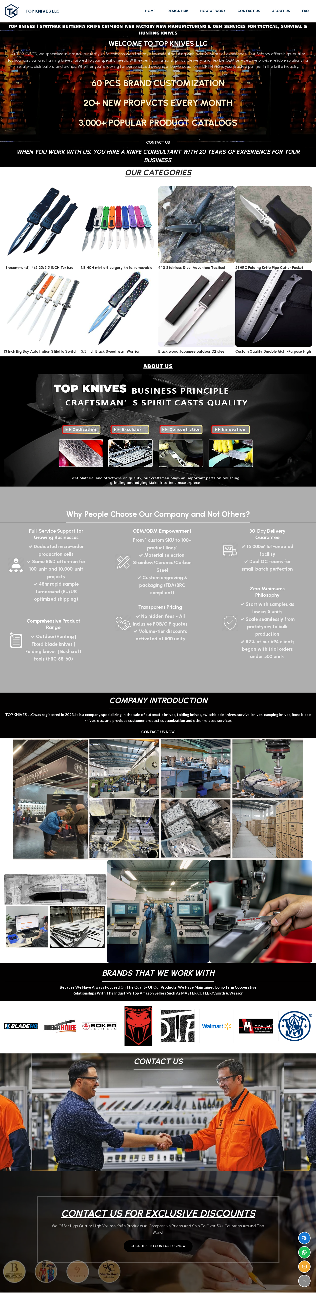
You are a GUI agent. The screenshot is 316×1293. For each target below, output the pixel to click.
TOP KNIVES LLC (42, 11)
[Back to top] (304, 1281)
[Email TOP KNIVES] (304, 1266)
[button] (9, 1026)
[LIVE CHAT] (304, 1238)
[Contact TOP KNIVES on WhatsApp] (304, 1252)
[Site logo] (12, 11)
